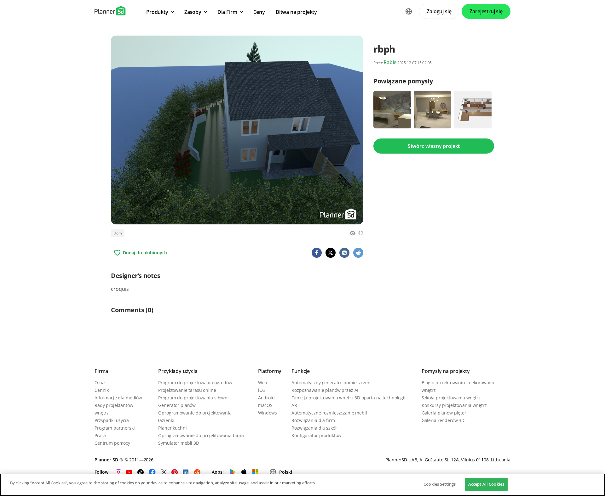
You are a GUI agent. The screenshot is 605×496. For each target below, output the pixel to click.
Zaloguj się (439, 11)
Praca (100, 435)
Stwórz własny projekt (434, 146)
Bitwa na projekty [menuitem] (296, 11)
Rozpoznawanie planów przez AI (324, 390)
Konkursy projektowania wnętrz (454, 405)
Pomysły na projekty (446, 371)
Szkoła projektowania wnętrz (451, 398)
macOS (265, 405)
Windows (267, 413)
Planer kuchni (172, 428)
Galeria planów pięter (444, 413)
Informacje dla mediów (118, 398)
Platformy (270, 371)
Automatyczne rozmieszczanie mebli (329, 413)
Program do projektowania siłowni (193, 398)
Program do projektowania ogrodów (195, 383)
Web (263, 383)
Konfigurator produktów (316, 435)
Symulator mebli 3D (178, 443)
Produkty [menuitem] (157, 11)
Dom (117, 233)
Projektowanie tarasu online (187, 390)
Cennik (102, 390)
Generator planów (177, 405)
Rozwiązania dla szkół (313, 428)
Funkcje (300, 371)
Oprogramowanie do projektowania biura (201, 435)
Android (266, 398)
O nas (101, 383)
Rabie (389, 62)
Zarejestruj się (486, 11)
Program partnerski (115, 428)
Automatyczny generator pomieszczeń (330, 383)
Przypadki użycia (112, 420)
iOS (261, 390)
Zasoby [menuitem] (192, 11)
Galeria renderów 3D (443, 420)
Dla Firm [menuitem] (227, 11)
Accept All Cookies (486, 484)
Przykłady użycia (177, 371)
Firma (101, 371)
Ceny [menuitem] (259, 11)
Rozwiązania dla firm (313, 420)
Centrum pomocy (112, 443)
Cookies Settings (440, 484)
